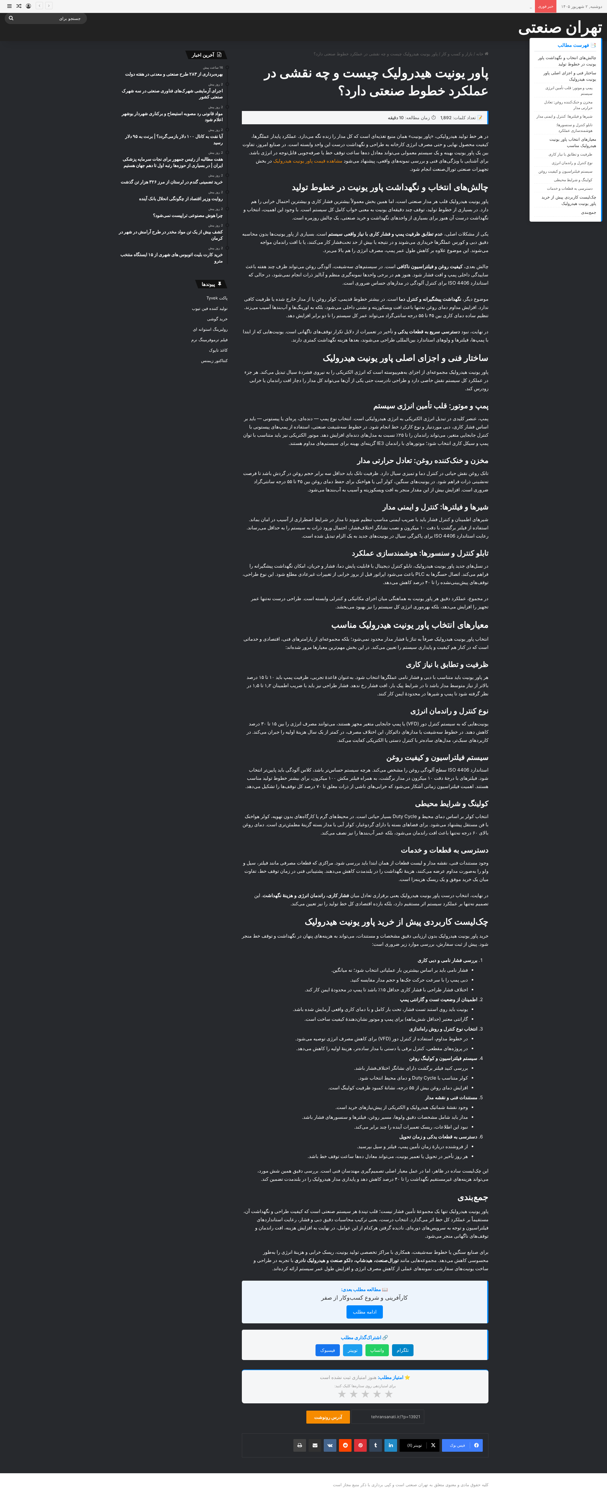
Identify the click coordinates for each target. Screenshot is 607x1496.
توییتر (353, 1350)
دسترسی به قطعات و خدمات (569, 188)
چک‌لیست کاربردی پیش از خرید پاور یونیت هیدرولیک (569, 200)
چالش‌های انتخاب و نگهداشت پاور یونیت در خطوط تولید (567, 60)
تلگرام (403, 1350)
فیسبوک (327, 1350)
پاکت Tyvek (217, 297)
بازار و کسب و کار (457, 53)
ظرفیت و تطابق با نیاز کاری (570, 154)
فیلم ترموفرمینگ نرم (209, 339)
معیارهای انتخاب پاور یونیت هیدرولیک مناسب (572, 142)
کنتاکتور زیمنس (214, 360)
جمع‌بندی (588, 212)
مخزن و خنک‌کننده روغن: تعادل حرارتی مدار (568, 105)
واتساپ (377, 1350)
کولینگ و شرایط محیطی (573, 179)
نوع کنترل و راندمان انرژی (572, 162)
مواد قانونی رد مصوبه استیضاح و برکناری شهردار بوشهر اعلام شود (473, 6)
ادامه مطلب (365, 1312)
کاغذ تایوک (218, 350)
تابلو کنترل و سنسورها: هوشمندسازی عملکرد (574, 127)
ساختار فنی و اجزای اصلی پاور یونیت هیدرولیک (569, 76)
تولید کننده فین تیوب (210, 308)
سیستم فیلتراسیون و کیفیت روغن (565, 171)
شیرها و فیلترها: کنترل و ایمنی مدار (564, 116)
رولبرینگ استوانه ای (210, 329)
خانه (480, 53)
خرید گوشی (217, 318)
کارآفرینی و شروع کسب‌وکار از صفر (364, 1297)
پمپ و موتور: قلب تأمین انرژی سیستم (568, 90)
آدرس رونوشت (328, 1417)
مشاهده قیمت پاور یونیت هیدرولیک (307, 161)
